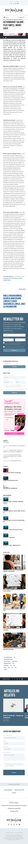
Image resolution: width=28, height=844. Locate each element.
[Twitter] (11, 3)
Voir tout (5, 442)
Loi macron (6, 665)
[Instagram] (13, 3)
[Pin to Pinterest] (17, 679)
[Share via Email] (6, 37)
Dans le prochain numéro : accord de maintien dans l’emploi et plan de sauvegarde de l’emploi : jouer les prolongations (14, 301)
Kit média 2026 (14, 811)
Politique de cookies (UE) (14, 808)
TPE (15, 667)
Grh (13, 663)
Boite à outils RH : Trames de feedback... (13, 716)
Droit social (14, 661)
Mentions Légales (14, 802)
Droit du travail (7, 661)
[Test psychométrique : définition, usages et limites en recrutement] (14, 620)
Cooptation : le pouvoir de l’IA (9, 537)
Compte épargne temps (8, 659)
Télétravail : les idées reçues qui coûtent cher (12, 529)
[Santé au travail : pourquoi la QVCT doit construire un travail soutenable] (14, 581)
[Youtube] (19, 824)
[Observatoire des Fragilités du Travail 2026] (5, 470)
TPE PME (5, 669)
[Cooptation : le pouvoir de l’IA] (5, 535)
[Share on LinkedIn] (3, 37)
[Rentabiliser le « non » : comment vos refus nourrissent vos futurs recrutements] (5, 543)
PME (9, 667)
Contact (14, 792)
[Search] (21, 17)
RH (12, 667)
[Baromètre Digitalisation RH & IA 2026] (5, 478)
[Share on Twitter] (15, 679)
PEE (10, 665)
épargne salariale (7, 663)
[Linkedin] (16, 824)
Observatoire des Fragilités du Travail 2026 (12, 472)
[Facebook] (8, 824)
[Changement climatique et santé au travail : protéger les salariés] (5, 508)
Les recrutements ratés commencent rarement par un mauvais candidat (12, 456)
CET (15, 657)
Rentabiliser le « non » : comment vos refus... (12, 545)
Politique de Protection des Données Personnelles (14, 805)
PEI (14, 665)
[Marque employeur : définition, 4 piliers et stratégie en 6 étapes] (14, 601)
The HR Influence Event (15, 460)
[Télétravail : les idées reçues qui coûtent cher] (5, 527)
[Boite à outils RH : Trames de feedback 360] (13, 705)
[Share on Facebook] (27, 36)
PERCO (5, 667)
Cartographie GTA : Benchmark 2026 (10, 488)
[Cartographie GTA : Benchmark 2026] (5, 486)
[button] (4, 720)
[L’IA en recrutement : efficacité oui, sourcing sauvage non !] (5, 518)
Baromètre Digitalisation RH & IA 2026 (10, 480)
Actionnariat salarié (8, 657)
